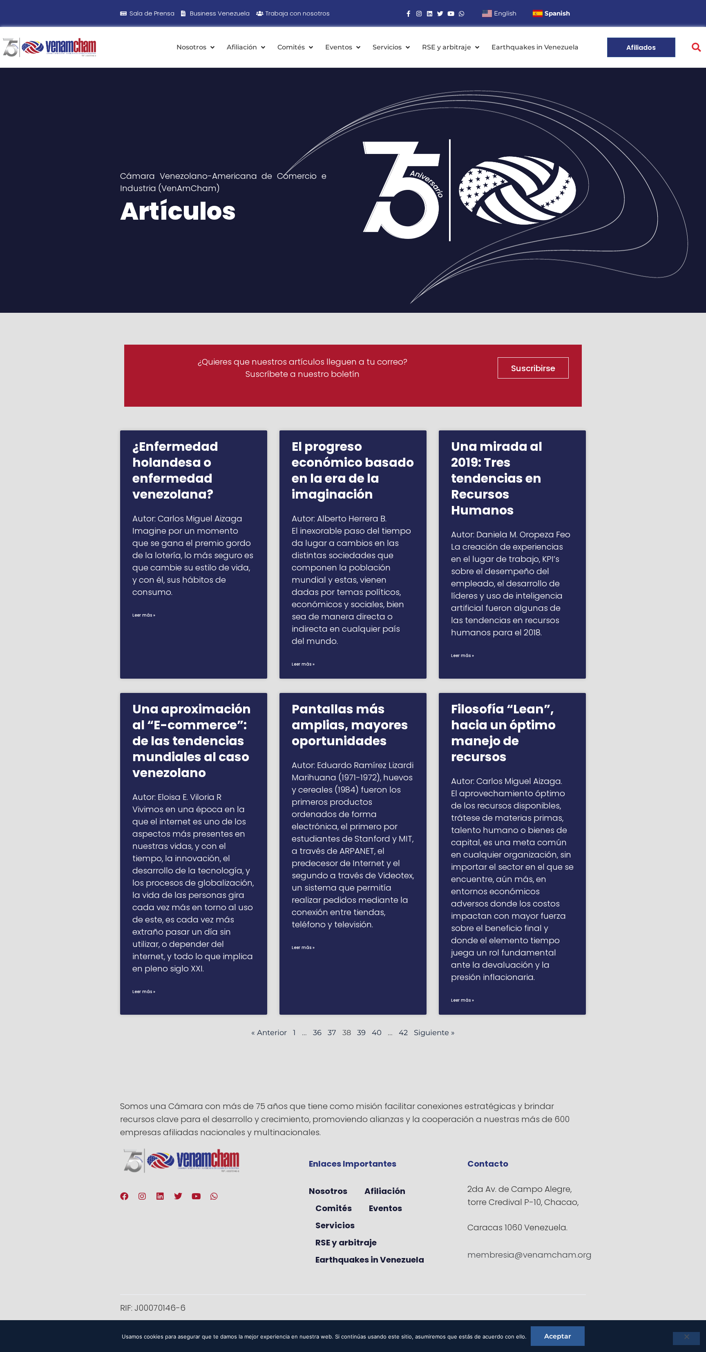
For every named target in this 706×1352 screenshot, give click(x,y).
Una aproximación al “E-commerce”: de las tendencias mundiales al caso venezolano (191, 741)
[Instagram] (419, 13)
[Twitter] (440, 13)
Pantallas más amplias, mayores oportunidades (350, 725)
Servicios (387, 47)
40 (377, 1032)
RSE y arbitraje (446, 47)
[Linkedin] (429, 13)
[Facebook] (124, 1196)
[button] (696, 47)
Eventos (338, 47)
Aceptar (557, 1336)
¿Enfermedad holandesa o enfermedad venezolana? (175, 470)
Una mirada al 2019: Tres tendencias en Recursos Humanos (496, 478)
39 (361, 1032)
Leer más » (143, 615)
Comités (291, 47)
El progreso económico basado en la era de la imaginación (353, 470)
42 (403, 1032)
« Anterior (269, 1032)
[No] (686, 1338)
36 (317, 1032)
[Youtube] (451, 13)
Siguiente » (434, 1032)
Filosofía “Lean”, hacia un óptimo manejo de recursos (503, 733)
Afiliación (242, 47)
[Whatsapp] (461, 13)
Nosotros (191, 47)
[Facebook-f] (408, 13)
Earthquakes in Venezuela (535, 47)
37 (332, 1032)
